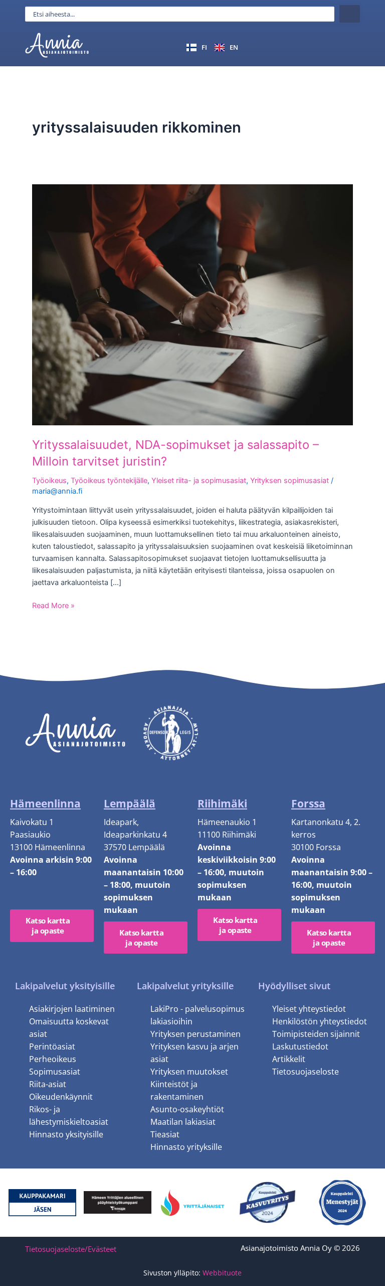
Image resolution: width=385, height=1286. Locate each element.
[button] (348, 47)
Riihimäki (222, 803)
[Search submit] (349, 14)
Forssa (308, 803)
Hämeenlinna (45, 803)
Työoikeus (49, 480)
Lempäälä (129, 803)
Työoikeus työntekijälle (109, 480)
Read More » (53, 605)
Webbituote (222, 1272)
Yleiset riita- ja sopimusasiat (198, 480)
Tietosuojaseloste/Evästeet (70, 1249)
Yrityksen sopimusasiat (289, 480)
